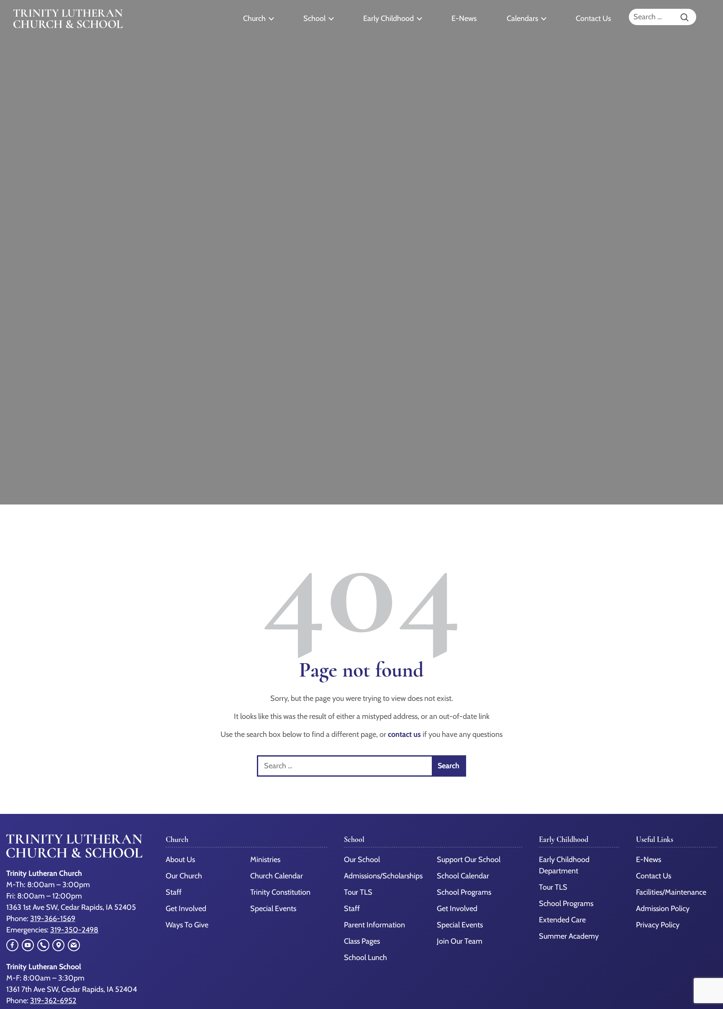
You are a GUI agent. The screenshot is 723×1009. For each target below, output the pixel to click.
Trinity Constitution (280, 892)
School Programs (464, 892)
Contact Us (593, 18)
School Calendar (463, 875)
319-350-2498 (74, 929)
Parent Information (374, 924)
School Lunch (365, 957)
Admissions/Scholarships (383, 875)
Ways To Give (187, 924)
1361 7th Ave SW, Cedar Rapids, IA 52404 (71, 989)
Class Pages (362, 941)
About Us (180, 859)
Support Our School (468, 859)
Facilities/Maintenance (671, 892)
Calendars (522, 18)
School (314, 18)
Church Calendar (276, 875)
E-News (464, 18)
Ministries (265, 859)
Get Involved (186, 908)
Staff (174, 892)
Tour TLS (358, 892)
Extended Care (562, 919)
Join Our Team (459, 941)
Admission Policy (663, 908)
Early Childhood (388, 18)
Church (254, 18)
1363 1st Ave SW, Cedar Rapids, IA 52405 (71, 907)
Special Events (273, 908)
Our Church (184, 875)
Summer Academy (569, 936)
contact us (404, 734)
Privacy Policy (657, 924)
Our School (362, 859)
